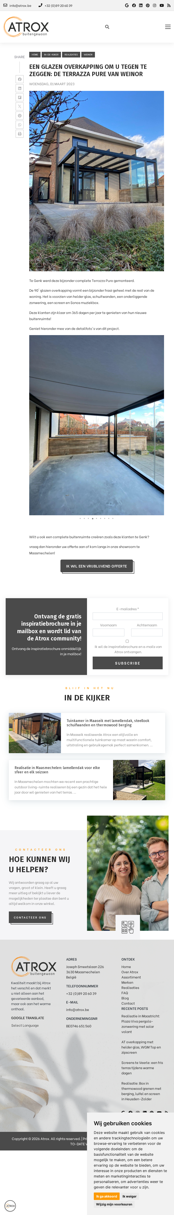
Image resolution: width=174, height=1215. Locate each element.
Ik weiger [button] (130, 1196)
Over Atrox (129, 971)
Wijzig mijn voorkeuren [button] (114, 1204)
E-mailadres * (127, 608)
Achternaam (147, 624)
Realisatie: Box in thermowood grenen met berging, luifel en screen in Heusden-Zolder (141, 1091)
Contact (128, 1003)
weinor (88, 54)
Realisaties (130, 987)
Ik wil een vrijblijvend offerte (96, 565)
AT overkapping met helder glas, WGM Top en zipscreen (141, 1047)
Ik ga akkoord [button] (106, 1196)
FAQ (124, 992)
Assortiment (131, 976)
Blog (125, 997)
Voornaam (108, 624)
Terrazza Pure (102, 280)
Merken (127, 982)
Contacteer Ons (30, 917)
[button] (160, 339)
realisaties (71, 54)
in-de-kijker (51, 54)
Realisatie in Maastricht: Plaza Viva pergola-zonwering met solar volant (140, 1023)
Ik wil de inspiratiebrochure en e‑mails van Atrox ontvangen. (128, 649)
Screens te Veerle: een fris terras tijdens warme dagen (142, 1067)
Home (35, 54)
